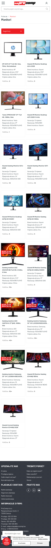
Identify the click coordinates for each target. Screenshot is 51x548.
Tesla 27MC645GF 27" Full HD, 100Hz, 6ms (12, 116)
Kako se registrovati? (34, 471)
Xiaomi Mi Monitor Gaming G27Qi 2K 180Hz (36, 218)
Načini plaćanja (6, 490)
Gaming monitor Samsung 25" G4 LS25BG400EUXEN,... (13, 375)
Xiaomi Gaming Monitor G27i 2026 (37, 167)
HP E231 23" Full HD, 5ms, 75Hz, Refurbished (11, 65)
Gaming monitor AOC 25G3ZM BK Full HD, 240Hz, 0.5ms (12, 270)
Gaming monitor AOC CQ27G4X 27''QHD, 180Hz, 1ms (11, 323)
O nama (4, 471)
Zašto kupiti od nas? (8, 477)
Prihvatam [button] (40, 543)
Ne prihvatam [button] (21, 543)
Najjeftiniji (12, 31)
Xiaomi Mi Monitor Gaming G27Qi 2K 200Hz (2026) (36, 269)
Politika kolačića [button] (43, 539)
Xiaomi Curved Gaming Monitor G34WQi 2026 (10, 426)
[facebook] (28, 490)
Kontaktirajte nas (7, 480)
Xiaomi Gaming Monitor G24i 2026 (12, 167)
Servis (29, 480)
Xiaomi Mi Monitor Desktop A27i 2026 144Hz (37, 116)
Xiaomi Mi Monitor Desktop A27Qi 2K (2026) (12, 218)
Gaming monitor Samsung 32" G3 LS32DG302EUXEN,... (38, 322)
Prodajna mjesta (7, 474)
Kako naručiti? (32, 474)
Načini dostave (6, 496)
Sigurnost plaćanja (8, 493)
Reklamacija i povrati (34, 477)
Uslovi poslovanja (7, 499)
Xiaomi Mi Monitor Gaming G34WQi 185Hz (36, 375)
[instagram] (34, 490)
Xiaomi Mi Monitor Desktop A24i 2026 (37, 65)
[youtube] (39, 490)
